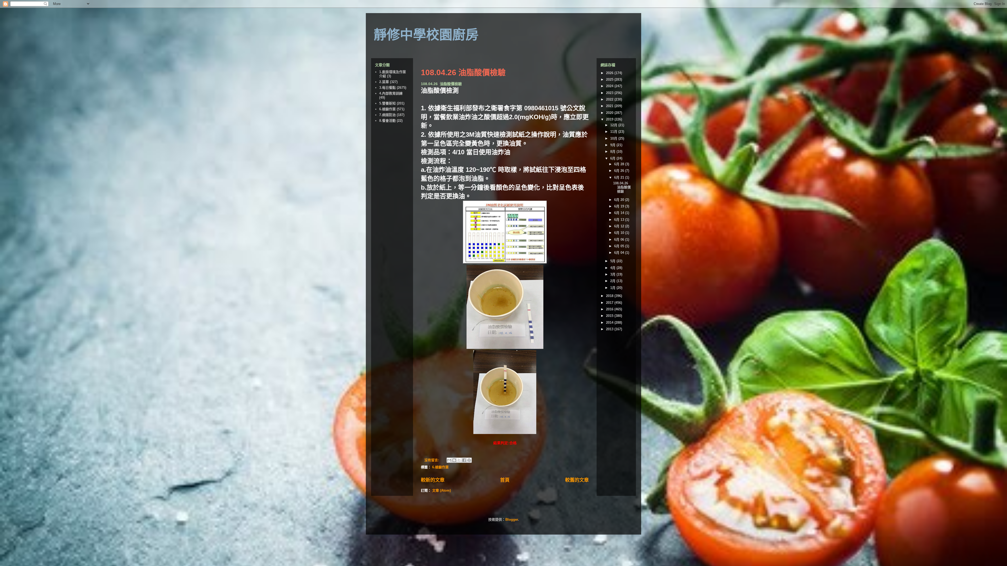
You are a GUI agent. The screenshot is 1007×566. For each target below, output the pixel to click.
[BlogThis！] (454, 460)
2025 (610, 79)
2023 (610, 93)
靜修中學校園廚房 (426, 35)
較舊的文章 (577, 480)
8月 (613, 151)
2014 (610, 323)
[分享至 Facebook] (464, 460)
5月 (613, 261)
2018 (610, 296)
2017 (610, 303)
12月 (614, 125)
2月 (613, 281)
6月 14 (619, 213)
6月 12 (619, 226)
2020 (610, 113)
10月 (614, 138)
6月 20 (619, 200)
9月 (613, 145)
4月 (613, 268)
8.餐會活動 (387, 121)
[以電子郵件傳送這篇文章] (449, 460)
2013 (610, 329)
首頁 (505, 480)
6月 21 (619, 177)
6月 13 (619, 220)
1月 (613, 288)
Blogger (511, 519)
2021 (610, 106)
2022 (610, 99)
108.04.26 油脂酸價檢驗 (463, 72)
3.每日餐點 (387, 88)
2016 (610, 309)
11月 (614, 132)
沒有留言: (432, 460)
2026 (610, 73)
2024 (610, 86)
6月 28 (619, 164)
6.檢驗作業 (440, 467)
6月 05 (619, 246)
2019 (610, 119)
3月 (613, 274)
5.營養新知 (387, 103)
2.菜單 (384, 82)
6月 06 (619, 239)
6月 (613, 158)
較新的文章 (432, 480)
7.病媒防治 (387, 115)
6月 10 (619, 233)
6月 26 (619, 171)
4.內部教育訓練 (391, 93)
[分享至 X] (459, 460)
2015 (610, 316)
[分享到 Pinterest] (469, 460)
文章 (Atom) (441, 490)
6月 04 (619, 253)
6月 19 (619, 206)
